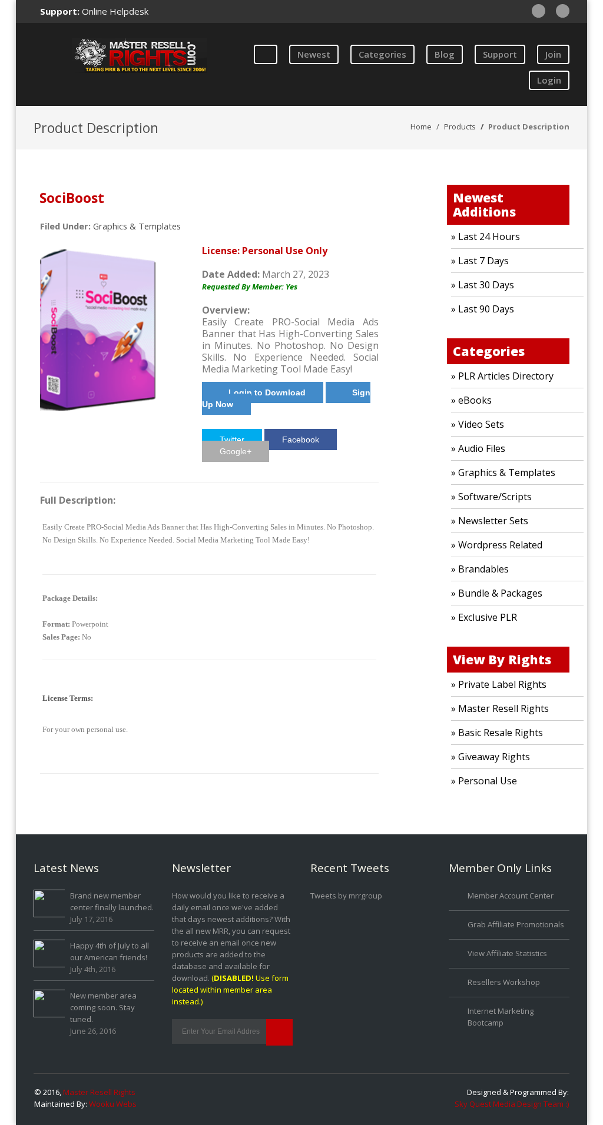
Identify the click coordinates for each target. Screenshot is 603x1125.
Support (500, 54)
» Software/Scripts (491, 496)
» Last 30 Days (482, 285)
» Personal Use (484, 781)
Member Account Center (511, 895)
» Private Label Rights (498, 684)
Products (460, 126)
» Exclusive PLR (484, 617)
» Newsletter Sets (489, 521)
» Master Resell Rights (500, 708)
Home (421, 126)
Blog (445, 54)
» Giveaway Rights (490, 757)
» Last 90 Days (482, 309)
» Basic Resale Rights (497, 732)
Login (549, 80)
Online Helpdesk (115, 11)
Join (553, 54)
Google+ (235, 451)
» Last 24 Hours (485, 236)
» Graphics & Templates (503, 472)
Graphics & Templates (137, 226)
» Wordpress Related (496, 545)
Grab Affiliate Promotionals (516, 924)
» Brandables (480, 569)
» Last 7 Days (480, 261)
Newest (313, 54)
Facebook (300, 439)
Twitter (232, 439)
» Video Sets (477, 424)
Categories (382, 54)
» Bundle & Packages (496, 593)
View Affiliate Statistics (507, 953)
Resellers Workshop (504, 982)
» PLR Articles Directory (502, 376)
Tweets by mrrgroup (346, 895)
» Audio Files (478, 448)
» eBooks (471, 400)
